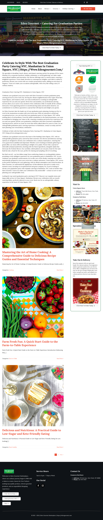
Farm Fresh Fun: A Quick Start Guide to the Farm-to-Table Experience (30, 343)
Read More (60, 270)
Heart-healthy (13, 447)
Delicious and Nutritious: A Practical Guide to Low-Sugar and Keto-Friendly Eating (31, 431)
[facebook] (84, 2)
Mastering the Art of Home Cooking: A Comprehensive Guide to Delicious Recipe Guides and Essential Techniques (29, 255)
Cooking (11, 270)
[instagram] (87, 2)
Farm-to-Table (13, 358)
